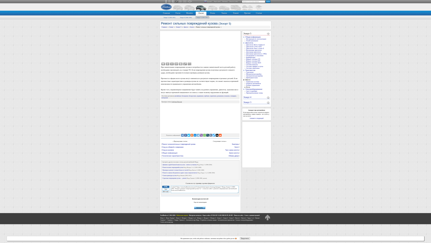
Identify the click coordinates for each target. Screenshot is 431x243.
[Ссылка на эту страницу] (185, 64)
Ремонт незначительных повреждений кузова (178, 144)
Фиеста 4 (243, 218)
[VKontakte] (182, 135)
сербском (206, 96)
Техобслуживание (252, 41)
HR (223, 215)
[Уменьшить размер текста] (167, 64)
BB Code (166, 191)
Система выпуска (252, 64)
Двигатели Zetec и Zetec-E (255, 48)
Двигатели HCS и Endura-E (255, 45)
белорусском (192, 96)
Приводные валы (252, 78)
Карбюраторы (250, 57)
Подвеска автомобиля (253, 83)
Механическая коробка (253, 74)
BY (216, 215)
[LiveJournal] (207, 135)
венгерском (165, 98)
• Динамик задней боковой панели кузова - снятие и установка (187, 164)
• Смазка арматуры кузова (177, 175)
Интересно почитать (195, 215)
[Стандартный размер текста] (172, 64)
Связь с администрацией (252, 215)
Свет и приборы (251, 91)
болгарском (185, 96)
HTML (166, 187)
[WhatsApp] (204, 135)
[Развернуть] (268, 97)
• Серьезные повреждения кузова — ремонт (184, 178)
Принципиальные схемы (254, 93)
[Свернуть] (268, 33)
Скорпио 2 (170, 220)
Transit (236, 13)
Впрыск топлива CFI (253, 59)
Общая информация (169, 153)
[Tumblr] (210, 135)
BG (214, 215)
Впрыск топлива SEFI (253, 63)
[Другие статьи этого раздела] (180, 64)
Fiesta (212, 13)
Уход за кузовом (168, 150)
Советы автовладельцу (166, 222)
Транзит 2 (182, 220)
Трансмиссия (250, 70)
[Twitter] (188, 135)
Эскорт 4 (186, 17)
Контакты (225, 1)
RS (221, 215)
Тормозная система (252, 82)
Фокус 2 (178, 218)
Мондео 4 (213, 218)
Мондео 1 (184, 218)
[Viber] (201, 135)
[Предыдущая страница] (163, 64)
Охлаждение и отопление (254, 55)
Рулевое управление (253, 85)
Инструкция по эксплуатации (256, 39)
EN (212, 215)
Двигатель (249, 43)
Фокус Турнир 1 (170, 218)
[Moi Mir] (195, 135)
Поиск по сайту (234, 1)
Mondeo (189, 13)
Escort (201, 13)
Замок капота (234, 153)
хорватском (213, 96)
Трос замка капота (232, 150)
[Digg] (217, 135)
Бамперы (235, 144)
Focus (178, 13)
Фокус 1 (162, 218)
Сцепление (250, 72)
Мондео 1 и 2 (192, 218)
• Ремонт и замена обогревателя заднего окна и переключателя (188, 173)
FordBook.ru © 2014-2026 (167, 215)
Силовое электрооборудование (244, 220)
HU (232, 215)
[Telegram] (198, 135)
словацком (233, 96)
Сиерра (176, 220)
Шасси (247, 80)
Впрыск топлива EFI (253, 61)
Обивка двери (234, 156)
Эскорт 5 (202, 17)
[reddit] (220, 135)
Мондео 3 (206, 218)
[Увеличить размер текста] (176, 64)
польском (227, 96)
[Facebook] (185, 135)
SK (230, 215)
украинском (200, 96)
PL (227, 215)
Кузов (248, 87)
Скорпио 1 (163, 220)
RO (225, 215)
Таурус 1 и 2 (250, 218)
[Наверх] (267, 217)
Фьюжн (257, 218)
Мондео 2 (200, 218)
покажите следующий (257, 118)
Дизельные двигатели (253, 52)
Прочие (247, 13)
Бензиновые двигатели (254, 50)
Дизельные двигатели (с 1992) (256, 54)
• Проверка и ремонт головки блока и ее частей (183, 170)
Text (165, 189)
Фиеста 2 (237, 218)
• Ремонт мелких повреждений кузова (181, 167)
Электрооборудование (253, 89)
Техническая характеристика (172, 156)
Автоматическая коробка (254, 76)
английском (178, 96)
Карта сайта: (207, 215)
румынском (220, 96)
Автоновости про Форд (192, 220)
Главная (166, 13)
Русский (209, 1)
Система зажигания (252, 68)
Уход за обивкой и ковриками (173, 147)
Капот (237, 147)
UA (219, 215)
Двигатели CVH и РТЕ (254, 46)
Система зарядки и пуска (254, 66)
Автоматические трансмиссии (226, 220)
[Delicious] (214, 135)
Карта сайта (217, 1)
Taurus (224, 13)
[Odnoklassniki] (192, 135)
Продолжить (245, 238)
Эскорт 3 (169, 17)
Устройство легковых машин (208, 220)
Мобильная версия (182, 215)
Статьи (259, 13)
